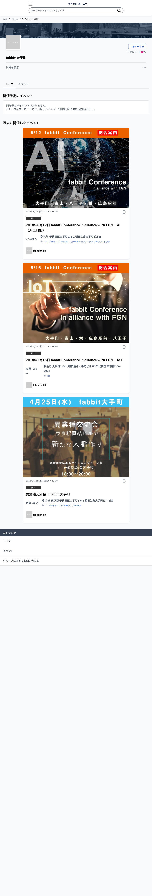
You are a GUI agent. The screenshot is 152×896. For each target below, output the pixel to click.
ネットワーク (93, 241)
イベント (8, 551)
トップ (7, 541)
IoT (48, 375)
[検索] (119, 10)
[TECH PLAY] (77, 4)
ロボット (105, 241)
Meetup (64, 241)
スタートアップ (77, 241)
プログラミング (52, 241)
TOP (5, 19)
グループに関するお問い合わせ (21, 560)
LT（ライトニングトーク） (59, 505)
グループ (16, 19)
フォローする (137, 46)
